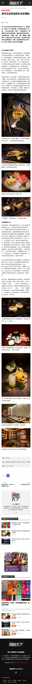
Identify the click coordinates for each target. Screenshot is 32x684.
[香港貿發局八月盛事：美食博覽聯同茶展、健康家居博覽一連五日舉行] (6, 525)
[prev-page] (2, 547)
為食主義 (7, 8)
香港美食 (12, 8)
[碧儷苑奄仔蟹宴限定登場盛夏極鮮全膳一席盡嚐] (6, 533)
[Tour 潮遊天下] (16, 496)
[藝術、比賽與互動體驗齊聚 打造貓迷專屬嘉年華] (6, 633)
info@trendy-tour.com (21, 662)
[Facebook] (8, 475)
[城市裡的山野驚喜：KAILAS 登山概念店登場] (6, 541)
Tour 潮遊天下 (16, 504)
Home (3, 8)
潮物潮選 (3, 543)
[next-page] (5, 547)
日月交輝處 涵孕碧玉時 (25, 484)
